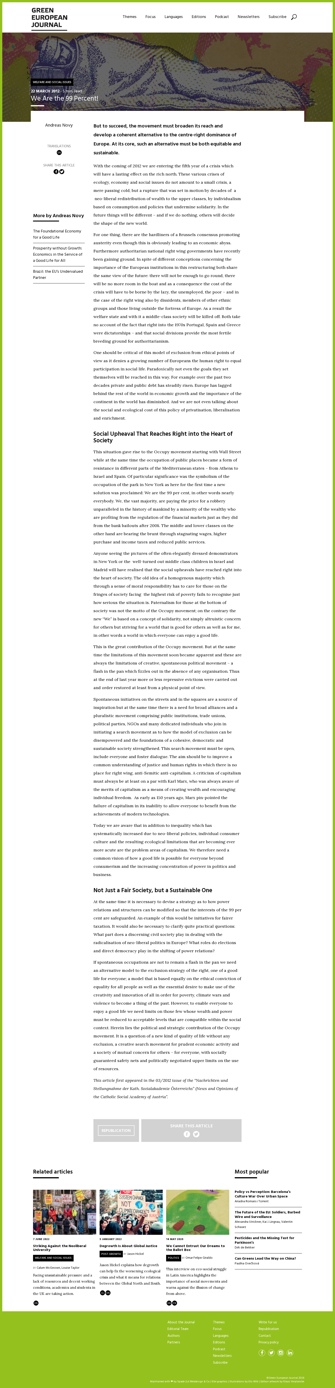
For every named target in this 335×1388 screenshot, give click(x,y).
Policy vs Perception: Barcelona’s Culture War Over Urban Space (263, 1194)
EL (102, 1293)
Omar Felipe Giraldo (199, 1258)
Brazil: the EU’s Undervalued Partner (58, 275)
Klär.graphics (219, 1381)
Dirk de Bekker (245, 1247)
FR (174, 1303)
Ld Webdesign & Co (198, 1381)
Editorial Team (178, 1329)
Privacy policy (268, 1342)
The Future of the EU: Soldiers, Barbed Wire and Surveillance (267, 1215)
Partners (174, 1342)
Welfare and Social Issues (52, 82)
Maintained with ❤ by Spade (167, 1381)
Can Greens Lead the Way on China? (265, 1259)
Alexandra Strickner (248, 1222)
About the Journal (181, 1322)
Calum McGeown (48, 1268)
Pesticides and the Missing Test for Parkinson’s (264, 1240)
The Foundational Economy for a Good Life (57, 234)
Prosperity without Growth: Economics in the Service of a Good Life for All (57, 254)
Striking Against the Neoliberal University (59, 1247)
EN (59, 153)
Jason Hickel (135, 1254)
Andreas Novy (59, 125)
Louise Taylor (70, 1268)
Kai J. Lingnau (271, 1222)
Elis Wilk (253, 1381)
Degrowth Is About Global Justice (128, 1245)
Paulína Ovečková (247, 1263)
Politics (173, 1258)
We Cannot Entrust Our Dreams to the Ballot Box (195, 1247)
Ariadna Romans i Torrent (252, 1201)
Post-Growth (111, 1254)
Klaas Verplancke (293, 1381)
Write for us (268, 1322)
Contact (265, 1336)
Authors (174, 1336)
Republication (116, 1130)
